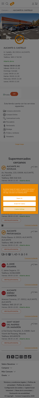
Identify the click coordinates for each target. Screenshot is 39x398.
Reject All (19, 198)
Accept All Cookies (19, 203)
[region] (19, 199)
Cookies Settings (19, 209)
